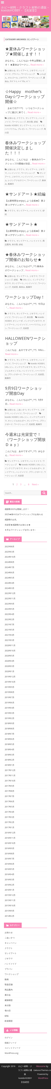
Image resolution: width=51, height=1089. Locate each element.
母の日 (8, 1010)
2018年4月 (9, 749)
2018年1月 (9, 765)
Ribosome (40, 1066)
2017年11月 (10, 775)
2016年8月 (9, 853)
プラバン (16, 74)
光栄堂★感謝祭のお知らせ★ (17, 524)
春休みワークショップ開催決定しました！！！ (25, 147)
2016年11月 (10, 837)
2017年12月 (10, 770)
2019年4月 (9, 707)
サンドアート (22, 70)
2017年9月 (9, 786)
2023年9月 (9, 603)
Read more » (37, 64)
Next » (35, 484)
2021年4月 (9, 635)
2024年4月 (9, 583)
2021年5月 (9, 629)
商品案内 (9, 989)
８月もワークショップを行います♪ (20, 529)
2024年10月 (10, 556)
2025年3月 (9, 551)
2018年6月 (9, 739)
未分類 (30, 121)
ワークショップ (28, 74)
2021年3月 (9, 640)
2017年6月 (9, 801)
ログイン (9, 1037)
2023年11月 (10, 598)
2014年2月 (9, 916)
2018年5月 (9, 744)
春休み (22, 287)
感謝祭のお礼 (11, 519)
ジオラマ (34, 70)
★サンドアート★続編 (25, 194)
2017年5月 (9, 806)
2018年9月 (9, 723)
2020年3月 (9, 666)
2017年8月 (9, 791)
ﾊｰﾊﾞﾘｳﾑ (21, 81)
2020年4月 (9, 661)
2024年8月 (9, 562)
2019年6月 (9, 702)
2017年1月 (9, 827)
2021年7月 (9, 624)
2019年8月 (9, 692)
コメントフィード (13, 1047)
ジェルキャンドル (13, 370)
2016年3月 (9, 879)
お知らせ (11, 70)
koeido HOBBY (12, 125)
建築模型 (9, 1000)
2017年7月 (9, 796)
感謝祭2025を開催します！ (17, 509)
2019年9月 (9, 687)
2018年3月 (9, 754)
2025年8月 (9, 546)
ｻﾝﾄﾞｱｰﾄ (13, 81)
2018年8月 (9, 728)
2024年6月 (9, 572)
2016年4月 (9, 874)
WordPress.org (11, 1053)
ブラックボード (15, 374)
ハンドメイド (39, 125)
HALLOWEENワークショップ (25, 341)
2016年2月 (9, 884)
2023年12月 (10, 593)
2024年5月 (9, 577)
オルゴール (13, 77)
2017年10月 (10, 780)
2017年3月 (9, 817)
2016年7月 (9, 858)
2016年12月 (10, 832)
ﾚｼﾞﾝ (28, 81)
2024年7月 (9, 567)
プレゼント (23, 129)
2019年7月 (9, 697)
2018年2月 (9, 759)
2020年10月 (10, 650)
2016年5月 (9, 869)
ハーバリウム (11, 129)
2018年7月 (9, 733)
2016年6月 (9, 863)
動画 (7, 979)
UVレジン (27, 279)
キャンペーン (11, 943)
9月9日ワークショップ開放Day (23, 390)
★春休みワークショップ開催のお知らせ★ (25, 257)
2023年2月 (9, 619)
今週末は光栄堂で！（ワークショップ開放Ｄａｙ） (25, 439)
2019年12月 (10, 676)
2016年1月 (9, 889)
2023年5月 (9, 609)
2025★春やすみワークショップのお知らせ (24, 514)
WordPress (43, 1078)
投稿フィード (11, 1042)
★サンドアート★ (21, 224)
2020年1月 (9, 671)
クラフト (21, 118)
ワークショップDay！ (25, 297)
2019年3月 (9, 713)
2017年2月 (9, 822)
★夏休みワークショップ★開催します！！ (25, 51)
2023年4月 (9, 614)
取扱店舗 (9, 984)
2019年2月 (9, 718)
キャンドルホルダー (17, 420)
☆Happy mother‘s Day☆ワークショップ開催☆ (25, 96)
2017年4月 (9, 812)
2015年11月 (10, 900)
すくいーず (18, 320)
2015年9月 (9, 910)
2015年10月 (10, 905)
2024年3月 (9, 588)
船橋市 (11, 183)
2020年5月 (9, 655)
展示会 (8, 995)
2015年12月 (10, 895)
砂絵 (36, 121)
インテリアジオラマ (33, 320)
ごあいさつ (21, 409)
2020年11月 (10, 645)
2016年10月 (10, 843)
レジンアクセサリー (17, 180)
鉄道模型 (9, 1021)
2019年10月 (10, 681)
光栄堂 (15, 287)
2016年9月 (9, 848)
